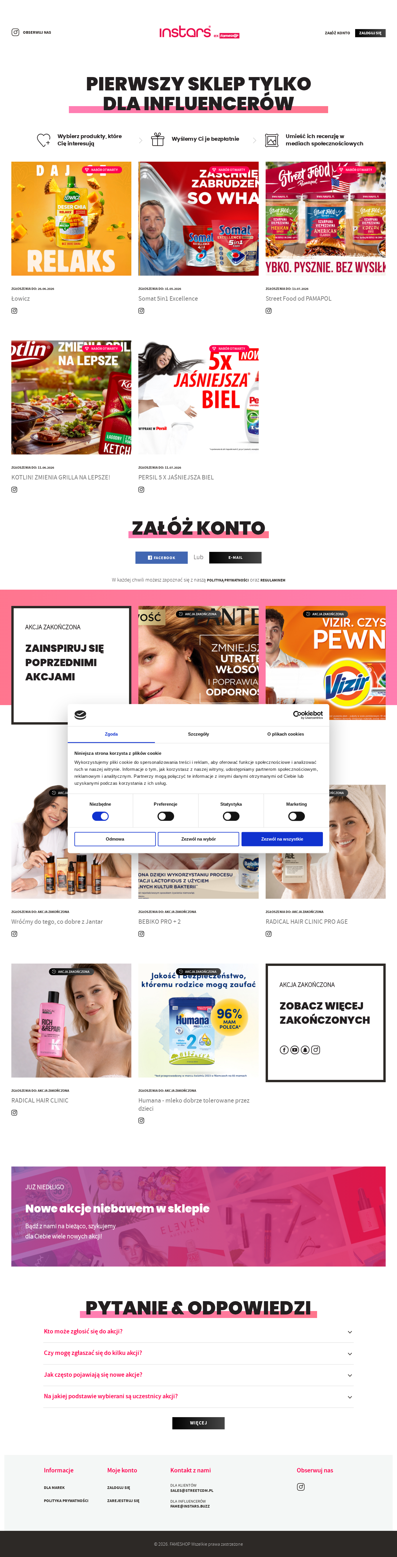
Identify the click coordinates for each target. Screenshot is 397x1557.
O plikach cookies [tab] (285, 734)
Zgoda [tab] (111, 734)
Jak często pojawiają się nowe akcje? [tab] (93, 1375)
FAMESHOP (180, 1544)
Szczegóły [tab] (198, 734)
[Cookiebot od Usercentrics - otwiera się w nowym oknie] (297, 715)
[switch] (166, 816)
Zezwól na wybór (198, 839)
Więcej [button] (198, 1423)
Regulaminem (272, 581)
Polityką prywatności (228, 581)
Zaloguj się (370, 33)
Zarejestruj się (123, 1501)
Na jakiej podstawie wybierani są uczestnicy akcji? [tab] (111, 1397)
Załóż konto (337, 33)
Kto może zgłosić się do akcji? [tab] (83, 1332)
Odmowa (115, 839)
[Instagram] (15, 32)
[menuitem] (72, 1487)
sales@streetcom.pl (191, 1491)
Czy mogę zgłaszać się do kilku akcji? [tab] (93, 1353)
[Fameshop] (198, 32)
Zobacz (71, 262)
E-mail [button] (235, 558)
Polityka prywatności (66, 1501)
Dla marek (54, 1488)
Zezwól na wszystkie (282, 839)
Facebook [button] (164, 558)
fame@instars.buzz (190, 1507)
